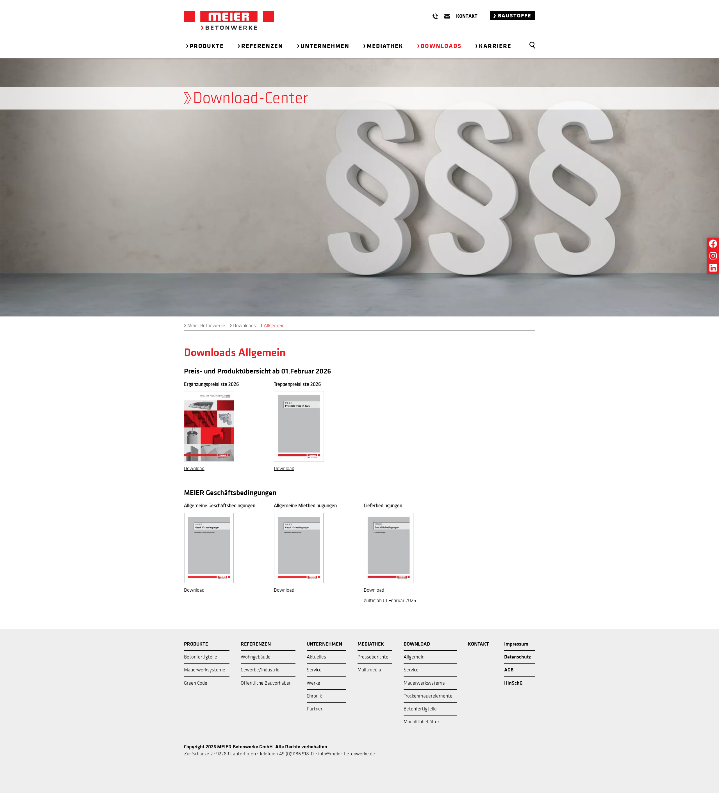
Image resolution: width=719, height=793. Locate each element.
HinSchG (513, 683)
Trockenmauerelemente (428, 696)
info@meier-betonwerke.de (346, 754)
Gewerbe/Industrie (260, 670)
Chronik (314, 696)
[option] (359, 187)
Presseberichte (373, 657)
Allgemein (414, 657)
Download (194, 468)
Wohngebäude (255, 657)
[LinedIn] (713, 268)
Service (314, 670)
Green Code (195, 683)
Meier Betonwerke (206, 325)
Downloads (244, 325)
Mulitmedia (369, 670)
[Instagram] (713, 256)
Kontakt (466, 16)
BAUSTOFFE (513, 15)
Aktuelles (316, 657)
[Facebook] (713, 244)
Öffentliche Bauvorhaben (266, 683)
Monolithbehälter (421, 722)
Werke (313, 683)
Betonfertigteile (200, 657)
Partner (314, 709)
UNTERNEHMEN (324, 644)
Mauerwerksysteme (204, 670)
